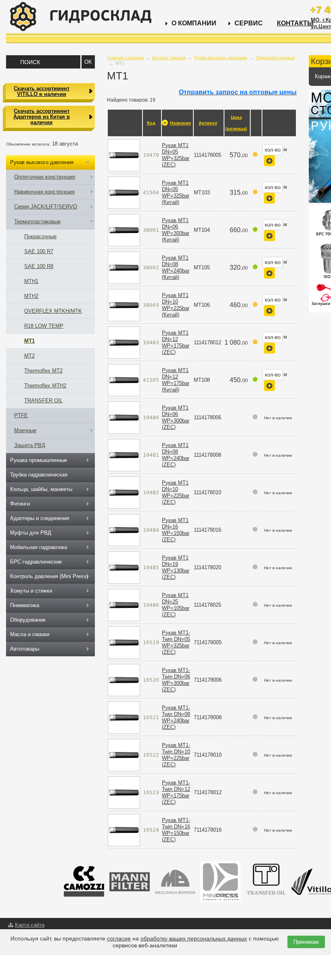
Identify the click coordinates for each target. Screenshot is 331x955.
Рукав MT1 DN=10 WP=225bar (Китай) (175, 305)
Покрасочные (40, 236)
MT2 (29, 356)
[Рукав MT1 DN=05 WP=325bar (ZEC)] (124, 155)
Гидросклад (80, 16)
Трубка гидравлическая (38, 475)
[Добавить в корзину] (269, 160)
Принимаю (306, 942)
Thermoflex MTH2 (45, 386)
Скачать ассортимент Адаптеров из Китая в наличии (41, 117)
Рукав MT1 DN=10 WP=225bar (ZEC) (175, 492)
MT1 (29, 341)
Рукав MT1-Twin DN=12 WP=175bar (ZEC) (176, 792)
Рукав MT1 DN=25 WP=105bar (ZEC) (175, 605)
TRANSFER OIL (43, 400)
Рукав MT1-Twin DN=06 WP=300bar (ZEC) (176, 680)
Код (151, 123)
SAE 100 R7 (38, 251)
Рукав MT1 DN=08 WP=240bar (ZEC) (175, 455)
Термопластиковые (275, 57)
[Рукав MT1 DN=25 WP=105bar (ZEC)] (124, 604)
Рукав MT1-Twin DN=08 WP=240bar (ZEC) (176, 717)
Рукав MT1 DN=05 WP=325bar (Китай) (175, 192)
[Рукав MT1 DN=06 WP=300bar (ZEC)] (124, 417)
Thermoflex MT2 (43, 371)
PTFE (21, 415)
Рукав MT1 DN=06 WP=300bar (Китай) (175, 230)
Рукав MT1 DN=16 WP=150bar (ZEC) (175, 530)
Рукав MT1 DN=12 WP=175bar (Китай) (175, 380)
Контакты (295, 23)
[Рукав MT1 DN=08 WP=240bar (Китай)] (124, 267)
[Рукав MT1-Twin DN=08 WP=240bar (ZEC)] (124, 717)
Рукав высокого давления (220, 57)
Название (180, 123)
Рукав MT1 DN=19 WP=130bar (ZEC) (175, 567)
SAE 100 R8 (38, 266)
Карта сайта (29, 925)
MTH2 (31, 296)
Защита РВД (29, 445)
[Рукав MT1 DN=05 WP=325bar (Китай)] (124, 192)
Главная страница (125, 57)
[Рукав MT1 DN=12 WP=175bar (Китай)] (124, 380)
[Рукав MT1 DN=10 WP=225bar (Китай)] (124, 305)
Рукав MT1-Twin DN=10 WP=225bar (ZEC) (176, 755)
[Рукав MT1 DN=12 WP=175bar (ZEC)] (124, 342)
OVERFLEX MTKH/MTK (53, 311)
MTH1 (31, 281)
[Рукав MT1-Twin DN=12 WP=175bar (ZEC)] (124, 792)
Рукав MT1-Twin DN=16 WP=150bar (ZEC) (176, 830)
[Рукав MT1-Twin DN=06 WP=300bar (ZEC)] (124, 679)
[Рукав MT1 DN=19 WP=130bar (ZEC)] (124, 567)
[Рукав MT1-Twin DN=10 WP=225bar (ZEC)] (124, 754)
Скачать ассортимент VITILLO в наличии (41, 91)
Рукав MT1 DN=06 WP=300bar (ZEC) (175, 417)
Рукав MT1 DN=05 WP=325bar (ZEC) (175, 155)
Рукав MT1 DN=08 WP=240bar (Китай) (175, 267)
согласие (119, 938)
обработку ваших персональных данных (193, 938)
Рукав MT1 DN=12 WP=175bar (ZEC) (175, 342)
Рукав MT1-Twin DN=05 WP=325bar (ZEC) (176, 642)
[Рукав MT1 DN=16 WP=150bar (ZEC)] (124, 529)
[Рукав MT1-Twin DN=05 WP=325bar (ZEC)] (124, 642)
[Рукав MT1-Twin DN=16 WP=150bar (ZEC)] (124, 829)
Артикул (208, 123)
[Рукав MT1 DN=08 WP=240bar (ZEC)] (124, 454)
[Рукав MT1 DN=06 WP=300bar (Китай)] (124, 230)
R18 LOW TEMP (43, 326)
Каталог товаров (169, 57)
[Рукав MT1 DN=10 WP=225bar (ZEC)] (124, 492)
